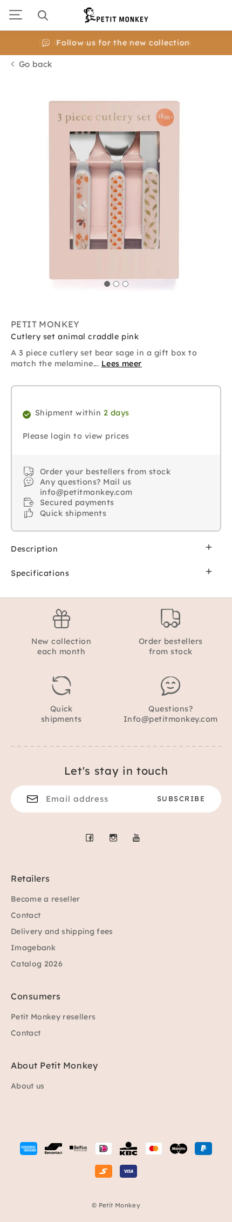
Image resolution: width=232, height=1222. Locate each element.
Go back (36, 64)
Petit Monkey (45, 324)
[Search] (43, 15)
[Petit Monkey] (116, 15)
